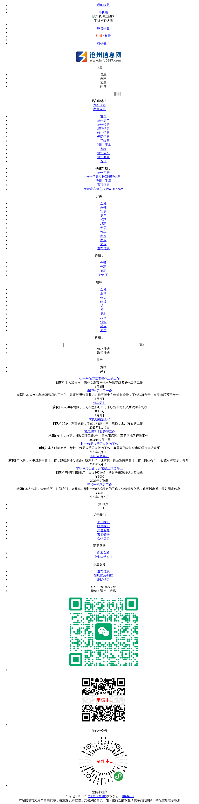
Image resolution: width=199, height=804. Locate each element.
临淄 (103, 301)
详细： (99, 255)
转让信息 (103, 132)
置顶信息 (103, 184)
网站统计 (128, 796)
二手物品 (103, 140)
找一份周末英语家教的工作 (99, 443)
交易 (103, 244)
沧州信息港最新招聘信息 (103, 176)
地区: (99, 282)
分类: (99, 196)
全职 (103, 266)
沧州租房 (103, 172)
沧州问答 (103, 153)
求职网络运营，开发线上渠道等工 (99, 468)
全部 (103, 203)
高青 (103, 326)
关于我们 (103, 522)
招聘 (103, 219)
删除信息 (103, 579)
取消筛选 (103, 352)
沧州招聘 (103, 124)
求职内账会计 (99, 456)
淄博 (103, 293)
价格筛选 (103, 348)
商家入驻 (103, 552)
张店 (103, 297)
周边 (103, 330)
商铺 (103, 207)
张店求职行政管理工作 (99, 431)
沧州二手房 (103, 180)
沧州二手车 (103, 145)
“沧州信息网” (97, 796)
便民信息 (103, 136)
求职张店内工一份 (99, 390)
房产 (103, 215)
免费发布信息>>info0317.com (103, 189)
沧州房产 (103, 120)
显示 (99, 360)
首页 (103, 116)
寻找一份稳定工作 (99, 484)
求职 (103, 223)
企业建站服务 (103, 557)
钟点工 (103, 275)
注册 (99, 36)
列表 (103, 371)
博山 (103, 309)
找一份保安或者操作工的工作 (99, 378)
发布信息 (103, 248)
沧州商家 (103, 157)
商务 (103, 240)
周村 (103, 313)
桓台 (103, 318)
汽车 (103, 232)
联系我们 (103, 526)
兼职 (103, 270)
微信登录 (103, 43)
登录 (108, 36)
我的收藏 (103, 5)
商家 (103, 236)
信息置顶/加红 (103, 575)
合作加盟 (103, 538)
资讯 (103, 161)
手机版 (103, 12)
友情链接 (103, 534)
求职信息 (103, 128)
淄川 (103, 305)
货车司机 (99, 403)
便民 (103, 227)
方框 (103, 367)
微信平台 (103, 28)
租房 (103, 211)
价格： (99, 337)
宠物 (103, 149)
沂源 (103, 322)
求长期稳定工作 (99, 419)
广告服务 (103, 530)
